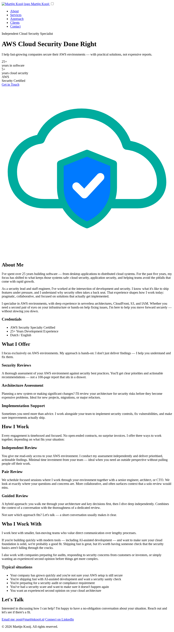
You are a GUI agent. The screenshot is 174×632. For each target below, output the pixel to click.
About (14, 11)
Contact (15, 26)
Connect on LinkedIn (59, 619)
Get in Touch (10, 84)
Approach (17, 19)
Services (15, 15)
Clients (15, 22)
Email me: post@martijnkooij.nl (23, 619)
